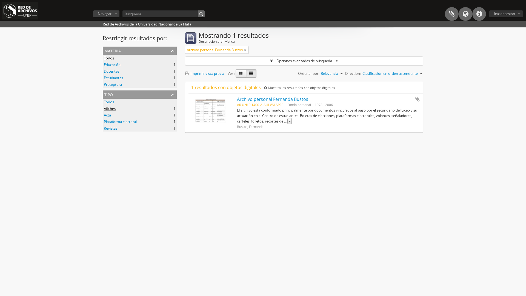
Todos (109, 58)
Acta (107, 115)
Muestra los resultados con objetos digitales (301, 88)
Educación (112, 64)
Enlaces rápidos (479, 14)
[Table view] (251, 73)
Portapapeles (452, 14)
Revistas (110, 128)
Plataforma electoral (120, 121)
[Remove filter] (245, 50)
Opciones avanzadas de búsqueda (304, 60)
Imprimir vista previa (207, 73)
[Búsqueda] (201, 13)
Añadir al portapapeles (417, 99)
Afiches (110, 108)
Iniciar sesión (504, 13)
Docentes (111, 71)
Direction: (353, 73)
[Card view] (241, 73)
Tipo (108, 94)
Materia (112, 50)
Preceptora (113, 84)
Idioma (465, 14)
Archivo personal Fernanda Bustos (272, 99)
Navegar (105, 13)
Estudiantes (113, 77)
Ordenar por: (308, 73)
